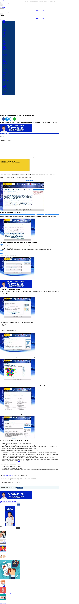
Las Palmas (4, 61)
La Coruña (4, 58)
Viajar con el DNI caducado (3, 600)
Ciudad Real (5, 69)
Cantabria (4, 37)
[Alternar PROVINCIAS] (14, 20)
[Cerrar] (1, 5)
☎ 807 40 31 (38, 10)
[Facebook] (3, 119)
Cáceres (4, 34)
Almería (4, 26)
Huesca (4, 48)
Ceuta (4, 40)
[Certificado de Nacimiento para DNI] (3, 556)
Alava (4, 22)
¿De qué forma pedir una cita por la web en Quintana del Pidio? (9, 161)
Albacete (4, 23)
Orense (4, 21)
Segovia (4, 81)
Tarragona (4, 57)
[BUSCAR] (18, 505)
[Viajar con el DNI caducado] (3, 597)
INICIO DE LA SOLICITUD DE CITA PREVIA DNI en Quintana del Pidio (11, 162)
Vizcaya (4, 29)
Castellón (4, 70)
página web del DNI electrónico (18, 461)
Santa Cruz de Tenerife (6, 80)
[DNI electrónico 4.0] (3, 541)
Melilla (4, 93)
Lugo (4, 65)
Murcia (4, 71)
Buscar (1, 526)
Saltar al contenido (2, 0)
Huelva (4, 52)
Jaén (4, 56)
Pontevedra (4, 77)
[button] (28, 160)
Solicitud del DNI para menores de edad (5, 586)
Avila (4, 44)
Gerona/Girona (5, 54)
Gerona (4, 46)
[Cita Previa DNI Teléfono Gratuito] (3, 534)
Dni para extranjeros (2, 579)
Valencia (4, 72)
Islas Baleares (5, 55)
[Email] (10, 119)
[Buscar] (0, 2)
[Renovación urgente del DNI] (3, 548)
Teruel (4, 51)
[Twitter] (7, 119)
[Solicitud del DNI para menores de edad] (3, 583)
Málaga (4, 68)
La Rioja (4, 45)
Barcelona (4, 31)
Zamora (4, 38)
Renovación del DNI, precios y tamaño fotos (6, 593)
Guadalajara (5, 49)
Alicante (4, 25)
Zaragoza (4, 50)
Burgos (4, 33)
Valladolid (4, 91)
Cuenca (4, 66)
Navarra (4, 47)
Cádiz (4, 36)
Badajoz (4, 30)
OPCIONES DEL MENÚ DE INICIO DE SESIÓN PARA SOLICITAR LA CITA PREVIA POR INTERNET (15, 163)
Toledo (4, 89)
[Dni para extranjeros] (10, 569)
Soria (4, 42)
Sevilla (4, 76)
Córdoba (4, 43)
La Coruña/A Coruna (6, 24)
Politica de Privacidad (3, 603)
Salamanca (4, 41)
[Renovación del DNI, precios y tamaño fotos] (3, 590)
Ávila (4, 28)
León (4, 62)
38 (43, 10)
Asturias (4, 27)
